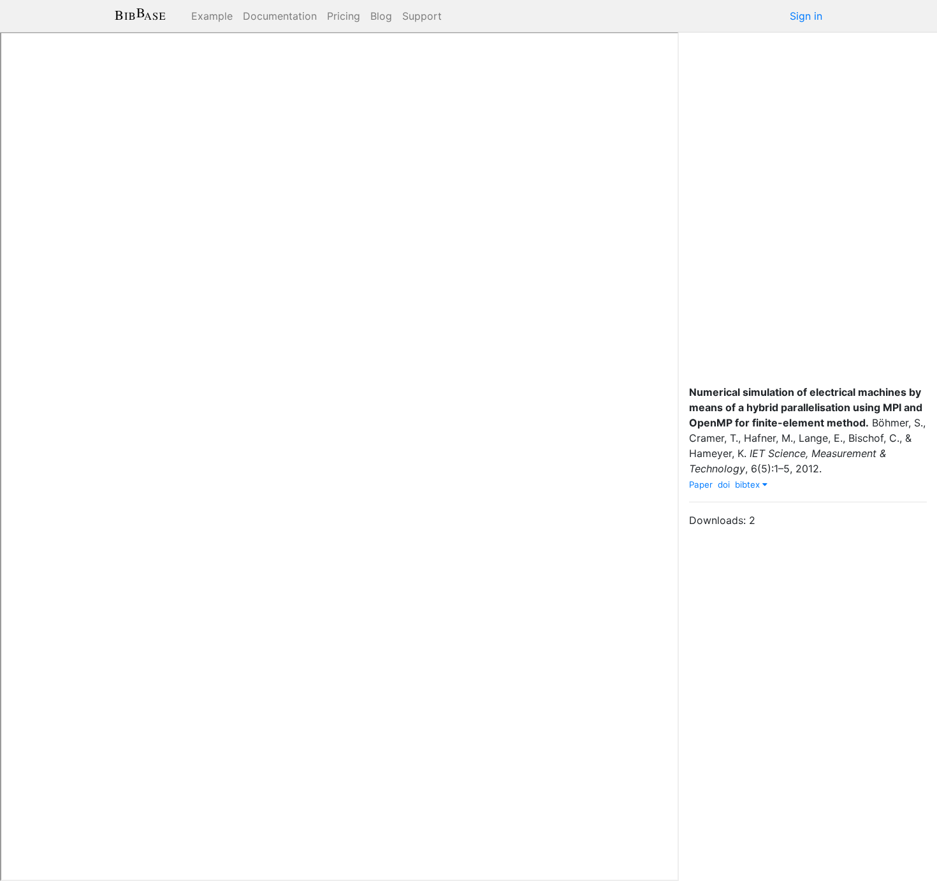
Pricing (343, 16)
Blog (381, 16)
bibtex (748, 484)
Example (212, 16)
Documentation (280, 16)
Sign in (806, 16)
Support (422, 16)
